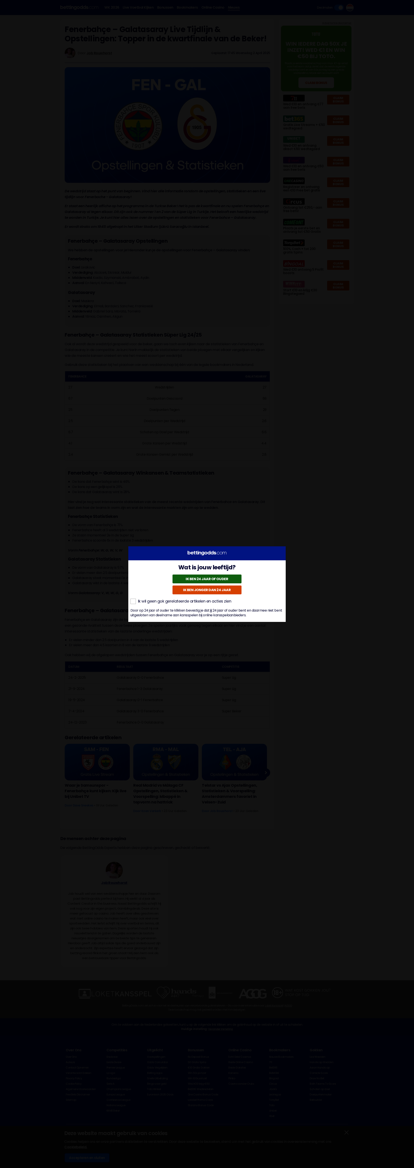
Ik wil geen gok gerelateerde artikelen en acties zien (184, 601)
